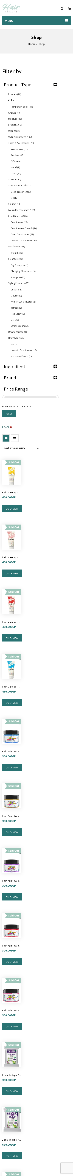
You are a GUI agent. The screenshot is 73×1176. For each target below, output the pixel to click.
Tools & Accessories (21, 143)
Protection (15, 124)
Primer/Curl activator (23, 301)
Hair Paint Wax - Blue (11, 751)
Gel (14, 319)
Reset (9, 413)
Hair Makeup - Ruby (11, 622)
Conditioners (17, 216)
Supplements (16, 246)
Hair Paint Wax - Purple (11, 880)
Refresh (16, 307)
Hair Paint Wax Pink (11, 1010)
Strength (14, 130)
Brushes (14, 94)
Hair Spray (18, 313)
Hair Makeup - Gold (11, 492)
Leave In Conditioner (23, 240)
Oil (14, 197)
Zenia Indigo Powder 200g (11, 1139)
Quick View (12, 508)
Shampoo (18, 277)
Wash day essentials (21, 210)
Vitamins (17, 252)
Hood (15, 167)
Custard (16, 289)
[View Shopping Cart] (69, 8)
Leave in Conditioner (23, 350)
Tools (16, 173)
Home (32, 44)
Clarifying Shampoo (23, 271)
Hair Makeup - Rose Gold (11, 557)
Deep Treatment (21, 191)
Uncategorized (18, 331)
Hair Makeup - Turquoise (11, 686)
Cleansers (15, 258)
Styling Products (18, 283)
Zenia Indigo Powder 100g (11, 1075)
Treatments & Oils (19, 185)
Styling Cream (20, 325)
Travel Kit (14, 179)
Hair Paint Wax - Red (11, 945)
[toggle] (55, 84)
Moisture (15, 118)
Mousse (16, 295)
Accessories (19, 149)
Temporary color (22, 106)
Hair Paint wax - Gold (11, 816)
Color (11, 100)
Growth (14, 112)
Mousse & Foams (21, 356)
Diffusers (17, 161)
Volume (14, 203)
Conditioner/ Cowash (24, 228)
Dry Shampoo (19, 265)
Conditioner (19, 222)
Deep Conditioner (22, 234)
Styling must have (20, 136)
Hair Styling (16, 338)
